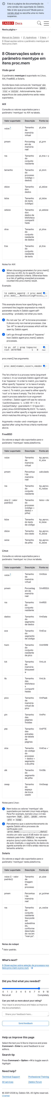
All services (7, 1082)
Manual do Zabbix (11, 37)
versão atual (13, 13)
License (6, 1095)
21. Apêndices (29, 37)
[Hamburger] (46, 23)
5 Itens (43, 37)
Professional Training (38, 1076)
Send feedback (26, 1023)
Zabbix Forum (35, 1082)
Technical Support (11, 1076)
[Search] (39, 23)
